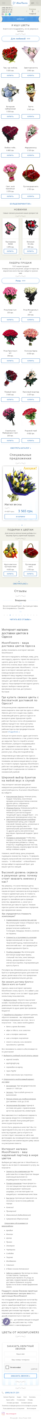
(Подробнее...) (14, 732)
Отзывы (30, 1400)
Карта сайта (10, 1400)
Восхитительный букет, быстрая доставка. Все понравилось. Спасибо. (20, 607)
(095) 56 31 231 (12, 1392)
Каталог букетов (9, 1397)
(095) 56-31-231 (7, 12)
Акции (19, 1397)
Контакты (32, 1397)
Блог (25, 1397)
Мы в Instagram (11, 1414)
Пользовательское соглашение (13, 1408)
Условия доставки (13, 1403)
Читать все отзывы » (20, 619)
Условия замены (26, 1403)
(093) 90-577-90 (7, 10)
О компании (21, 1400)
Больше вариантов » (20, 204)
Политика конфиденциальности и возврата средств (19, 1406)
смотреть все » (20, 583)
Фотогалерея (31, 1408)
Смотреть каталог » (20, 448)
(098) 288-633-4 (7, 8)
